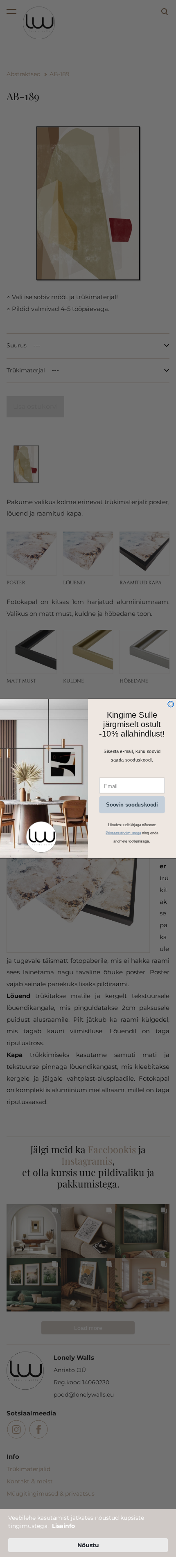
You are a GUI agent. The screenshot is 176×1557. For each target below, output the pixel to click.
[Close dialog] (171, 704)
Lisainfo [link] (63, 1526)
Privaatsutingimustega (123, 833)
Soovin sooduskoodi (132, 805)
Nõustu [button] (88, 1545)
